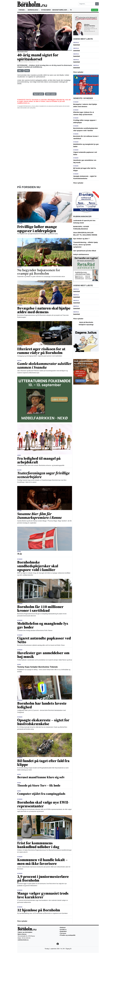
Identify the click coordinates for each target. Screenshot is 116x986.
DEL (19, 71)
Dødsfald (76, 45)
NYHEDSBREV (46, 10)
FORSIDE (22, 10)
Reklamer (63, 927)
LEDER (19, 455)
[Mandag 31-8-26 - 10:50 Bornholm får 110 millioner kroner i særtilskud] (44, 591)
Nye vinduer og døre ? (81, 238)
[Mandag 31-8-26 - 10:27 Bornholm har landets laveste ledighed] (44, 687)
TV (71, 10)
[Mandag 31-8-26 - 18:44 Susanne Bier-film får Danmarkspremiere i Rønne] (44, 498)
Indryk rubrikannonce (81, 254)
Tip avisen (94, 10)
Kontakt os (63, 929)
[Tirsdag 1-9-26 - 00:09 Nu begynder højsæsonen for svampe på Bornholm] (44, 252)
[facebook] (58, 943)
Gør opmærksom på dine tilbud (84, 251)
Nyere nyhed (38, 94)
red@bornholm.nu (23, 940)
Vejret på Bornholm (86, 322)
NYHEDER (75, 102)
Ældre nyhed (50, 94)
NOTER (19, 774)
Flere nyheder (78, 72)
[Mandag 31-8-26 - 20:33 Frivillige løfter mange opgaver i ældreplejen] (44, 207)
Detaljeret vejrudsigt (86, 324)
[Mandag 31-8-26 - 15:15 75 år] (44, 539)
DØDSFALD (76, 42)
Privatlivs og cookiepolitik (67, 935)
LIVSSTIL (19, 267)
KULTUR (19, 360)
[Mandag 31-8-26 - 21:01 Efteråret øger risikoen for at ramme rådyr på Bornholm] (44, 333)
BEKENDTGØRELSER (59, 10)
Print (27, 71)
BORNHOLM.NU (33, 10)
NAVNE (19, 551)
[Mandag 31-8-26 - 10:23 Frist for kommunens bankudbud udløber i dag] (44, 827)
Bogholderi (63, 931)
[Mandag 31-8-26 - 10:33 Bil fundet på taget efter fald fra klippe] (44, 745)
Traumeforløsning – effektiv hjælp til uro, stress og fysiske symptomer (85, 245)
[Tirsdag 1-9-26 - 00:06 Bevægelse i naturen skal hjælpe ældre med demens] (44, 292)
